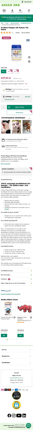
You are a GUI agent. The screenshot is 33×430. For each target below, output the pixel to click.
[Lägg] (14, 318)
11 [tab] (23, 339)
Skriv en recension (25, 32)
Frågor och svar (16, 375)
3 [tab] (10, 339)
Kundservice (5, 356)
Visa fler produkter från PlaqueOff (10, 294)
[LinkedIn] (24, 415)
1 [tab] (7, 339)
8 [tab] (18, 339)
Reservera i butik (9, 99)
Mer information (5, 164)
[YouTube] (19, 415)
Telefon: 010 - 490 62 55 (16, 380)
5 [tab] (13, 339)
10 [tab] (21, 339)
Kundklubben (6, 362)
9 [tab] (20, 339)
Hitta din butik (27, 1)
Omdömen (5, 279)
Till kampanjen (21, 19)
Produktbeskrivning (6, 179)
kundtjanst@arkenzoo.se (16, 377)
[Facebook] (9, 415)
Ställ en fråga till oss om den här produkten (13, 283)
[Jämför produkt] (29, 61)
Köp (4, 335)
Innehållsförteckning (7, 270)
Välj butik (27, 96)
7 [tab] (16, 339)
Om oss (4, 349)
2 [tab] (8, 339)
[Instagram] (13, 415)
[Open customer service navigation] (29, 426)
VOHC (7, 209)
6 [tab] (15, 339)
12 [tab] (25, 339)
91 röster (18, 32)
